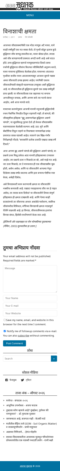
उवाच (20, 37)
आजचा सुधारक (26, 466)
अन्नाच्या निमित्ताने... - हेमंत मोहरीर (21, 432)
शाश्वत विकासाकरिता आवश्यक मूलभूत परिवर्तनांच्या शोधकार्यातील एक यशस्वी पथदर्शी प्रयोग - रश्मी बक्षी (29, 438)
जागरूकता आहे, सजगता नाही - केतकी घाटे (25, 418)
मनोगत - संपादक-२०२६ (17, 400)
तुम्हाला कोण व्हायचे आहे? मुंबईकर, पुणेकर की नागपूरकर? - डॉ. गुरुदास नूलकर (27, 412)
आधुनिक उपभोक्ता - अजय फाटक (21, 405)
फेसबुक (12, 380)
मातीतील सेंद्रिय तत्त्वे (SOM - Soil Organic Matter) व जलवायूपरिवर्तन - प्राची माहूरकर (31, 425)
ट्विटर (27, 380)
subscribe (23, 335)
